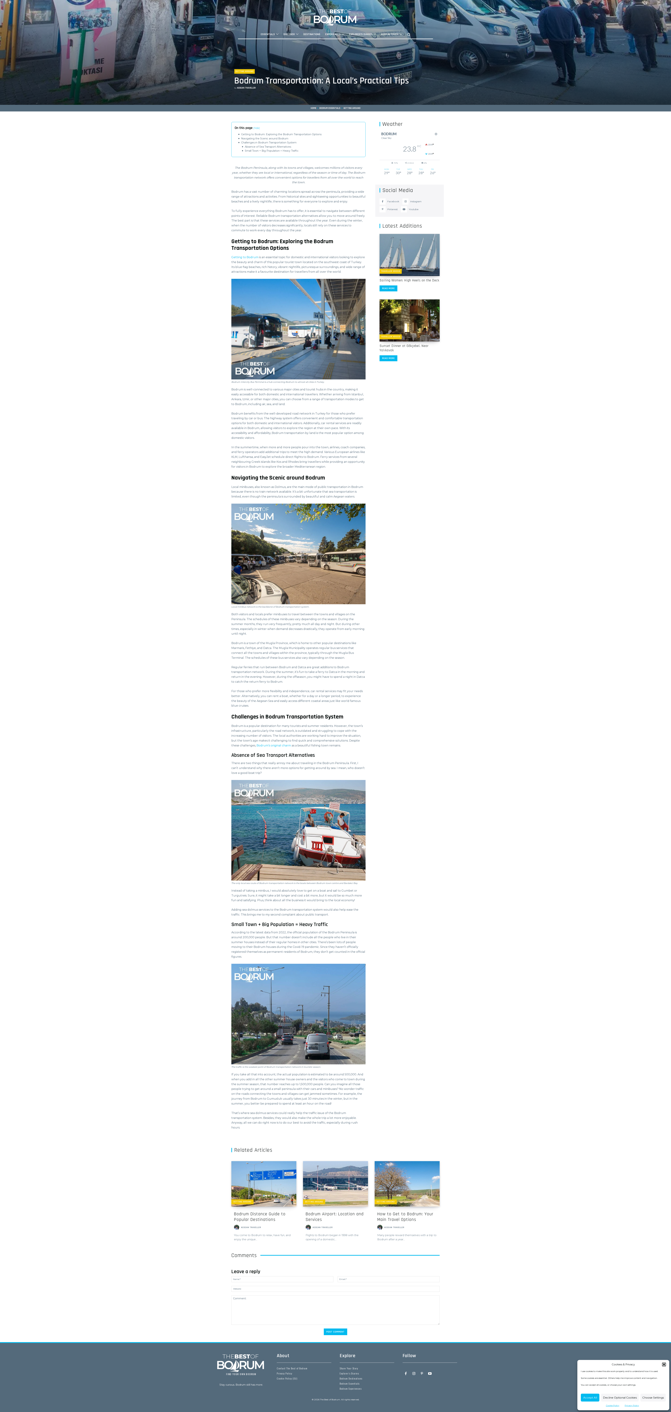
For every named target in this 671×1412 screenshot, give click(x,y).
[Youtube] (404, 209)
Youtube (414, 209)
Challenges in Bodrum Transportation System (269, 142)
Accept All (590, 1397)
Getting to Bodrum (244, 257)
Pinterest (392, 209)
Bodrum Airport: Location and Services (335, 1216)
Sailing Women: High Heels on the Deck (409, 280)
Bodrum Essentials (329, 108)
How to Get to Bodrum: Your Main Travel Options (405, 1216)
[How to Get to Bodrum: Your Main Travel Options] (407, 1184)
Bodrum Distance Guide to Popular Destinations (260, 1216)
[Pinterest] (383, 209)
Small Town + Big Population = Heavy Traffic (271, 150)
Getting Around (245, 71)
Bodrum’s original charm (274, 745)
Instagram (415, 201)
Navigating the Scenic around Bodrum (264, 138)
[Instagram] (405, 201)
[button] (664, 1364)
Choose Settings (653, 1397)
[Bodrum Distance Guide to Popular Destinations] (263, 1184)
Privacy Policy (632, 1405)
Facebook (393, 201)
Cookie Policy (612, 1405)
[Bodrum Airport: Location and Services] (335, 1184)
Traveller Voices (390, 271)
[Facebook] (383, 201)
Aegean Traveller (246, 87)
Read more (388, 288)
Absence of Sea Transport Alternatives (268, 146)
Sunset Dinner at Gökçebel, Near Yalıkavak (404, 348)
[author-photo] (237, 1227)
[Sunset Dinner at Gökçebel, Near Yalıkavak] (410, 320)
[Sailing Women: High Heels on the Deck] (410, 255)
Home (313, 108)
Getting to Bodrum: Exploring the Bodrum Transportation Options (281, 134)
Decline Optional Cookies (620, 1397)
